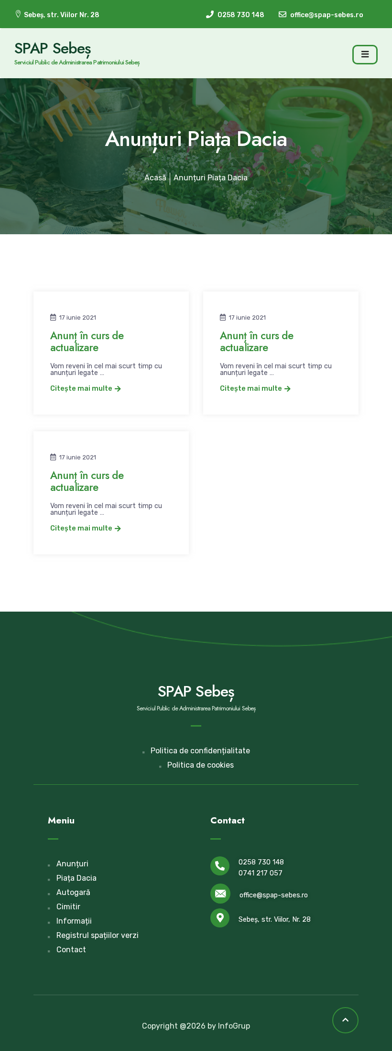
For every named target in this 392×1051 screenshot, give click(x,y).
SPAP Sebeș (52, 48)
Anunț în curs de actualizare (86, 341)
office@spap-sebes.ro (274, 895)
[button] (85, 389)
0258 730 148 (261, 862)
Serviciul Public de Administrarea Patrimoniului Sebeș (77, 62)
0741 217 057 (261, 873)
